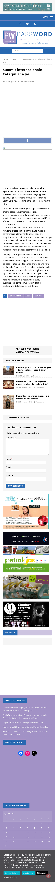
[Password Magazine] (27, 37)
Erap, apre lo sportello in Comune (29, 722)
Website (9, 475)
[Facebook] (20, 24)
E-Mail (8, 467)
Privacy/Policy (10, 877)
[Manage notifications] (48, 876)
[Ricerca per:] (27, 50)
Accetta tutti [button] (28, 873)
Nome (8, 459)
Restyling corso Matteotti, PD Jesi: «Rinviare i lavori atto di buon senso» (33, 370)
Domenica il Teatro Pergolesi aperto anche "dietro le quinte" (32, 383)
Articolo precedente (27, 348)
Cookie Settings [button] (11, 873)
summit (38, 296)
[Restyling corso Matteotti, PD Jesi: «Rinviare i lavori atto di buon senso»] (8, 373)
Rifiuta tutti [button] (41, 873)
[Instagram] (34, 24)
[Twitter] (27, 24)
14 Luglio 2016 (12, 81)
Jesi (28, 296)
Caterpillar (15, 296)
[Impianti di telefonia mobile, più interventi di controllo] (8, 407)
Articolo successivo (27, 352)
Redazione (29, 81)
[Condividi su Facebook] (27, 140)
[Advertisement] (27, 107)
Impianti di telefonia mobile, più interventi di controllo (32, 397)
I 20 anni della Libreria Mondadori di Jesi (31, 727)
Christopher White (10, 707)
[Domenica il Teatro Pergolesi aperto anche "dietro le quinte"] (8, 387)
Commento (11, 437)
